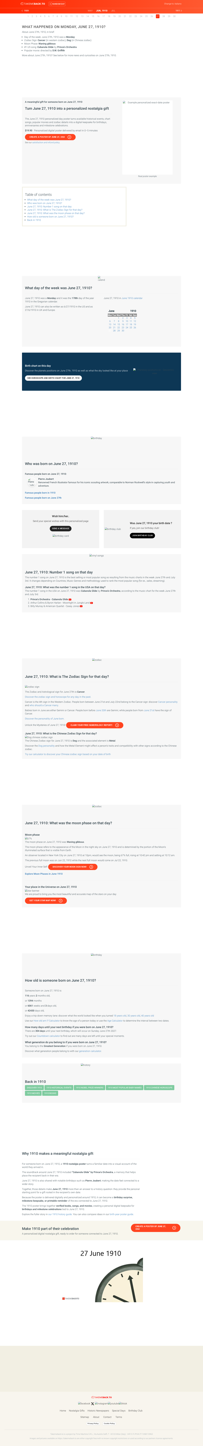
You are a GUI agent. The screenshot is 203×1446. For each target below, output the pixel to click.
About (96, 1417)
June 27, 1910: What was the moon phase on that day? (56, 213)
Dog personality (46, 745)
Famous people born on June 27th (43, 497)
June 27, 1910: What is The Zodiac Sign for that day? (54, 209)
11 (71, 16)
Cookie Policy (109, 1423)
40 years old (147, 1015)
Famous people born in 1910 (40, 492)
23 (135, 16)
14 (87, 16)
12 (77, 16)
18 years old (120, 1015)
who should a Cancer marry (44, 705)
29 (169, 16)
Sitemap (84, 1417)
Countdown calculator (48, 1036)
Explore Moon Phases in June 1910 (44, 873)
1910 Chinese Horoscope (159, 1087)
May (90, 10)
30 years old (133, 1015)
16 (98, 16)
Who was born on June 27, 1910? (44, 203)
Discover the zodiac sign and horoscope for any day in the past (58, 696)
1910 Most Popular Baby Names (124, 1087)
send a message (60, 528)
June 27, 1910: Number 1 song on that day (49, 206)
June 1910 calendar (132, 298)
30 (174, 16)
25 (146, 16)
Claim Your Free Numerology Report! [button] (91, 725)
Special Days (118, 1410)
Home (63, 1410)
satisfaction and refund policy (45, 142)
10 (66, 16)
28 (163, 16)
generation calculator (90, 1051)
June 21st (149, 710)
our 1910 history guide (60, 1214)
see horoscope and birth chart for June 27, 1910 (53, 378)
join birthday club (142, 535)
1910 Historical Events (58, 1087)
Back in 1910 (34, 220)
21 (125, 16)
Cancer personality (168, 701)
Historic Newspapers (98, 1410)
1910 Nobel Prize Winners (89, 1087)
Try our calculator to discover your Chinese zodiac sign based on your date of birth (68, 754)
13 (82, 16)
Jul (113, 10)
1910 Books (50, 1093)
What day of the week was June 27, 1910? (49, 199)
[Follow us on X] (92, 1403)
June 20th (101, 710)
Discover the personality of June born (44, 718)
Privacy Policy (93, 1423)
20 (119, 16)
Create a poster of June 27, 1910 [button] (47, 137)
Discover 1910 (34, 1087)
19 (114, 16)
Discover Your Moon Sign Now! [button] (69, 867)
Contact (107, 1417)
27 (110, 330)
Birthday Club (135, 1410)
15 (93, 16)
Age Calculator (115, 1020)
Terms (118, 1417)
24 (141, 16)
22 (130, 16)
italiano (178, 4)
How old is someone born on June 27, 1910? (50, 216)
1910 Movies (33, 1093)
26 (152, 16)
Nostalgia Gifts (77, 1410)
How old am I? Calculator (47, 1020)
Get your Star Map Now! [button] (42, 900)
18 (109, 16)
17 (103, 16)
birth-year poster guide (121, 1214)
